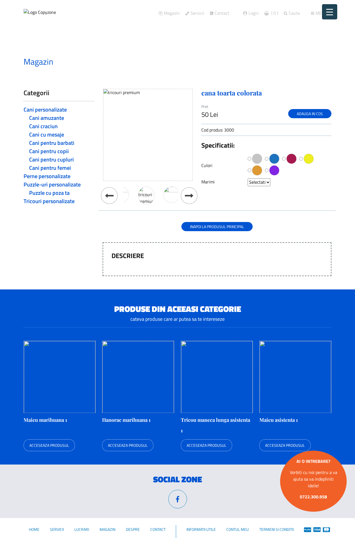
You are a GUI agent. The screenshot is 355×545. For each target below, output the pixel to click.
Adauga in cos (310, 114)
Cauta (294, 13)
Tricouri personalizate (49, 201)
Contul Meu (237, 529)
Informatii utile (201, 529)
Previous (109, 195)
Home (34, 529)
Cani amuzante (46, 117)
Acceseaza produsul (49, 445)
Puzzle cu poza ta (49, 192)
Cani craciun (43, 126)
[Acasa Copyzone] (40, 12)
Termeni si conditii (276, 529)
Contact (222, 13)
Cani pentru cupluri (51, 159)
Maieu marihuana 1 (45, 420)
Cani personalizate (45, 109)
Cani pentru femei (50, 167)
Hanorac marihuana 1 (126, 420)
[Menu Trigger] (329, 11)
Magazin (172, 13)
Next (189, 195)
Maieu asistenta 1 (278, 420)
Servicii (197, 13)
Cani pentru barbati (51, 142)
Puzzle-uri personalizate (52, 184)
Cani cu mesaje (46, 134)
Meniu (322, 13)
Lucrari (81, 529)
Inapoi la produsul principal (217, 226)
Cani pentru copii (49, 151)
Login (253, 13)
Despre (133, 529)
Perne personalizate (47, 176)
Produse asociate (91, 61)
